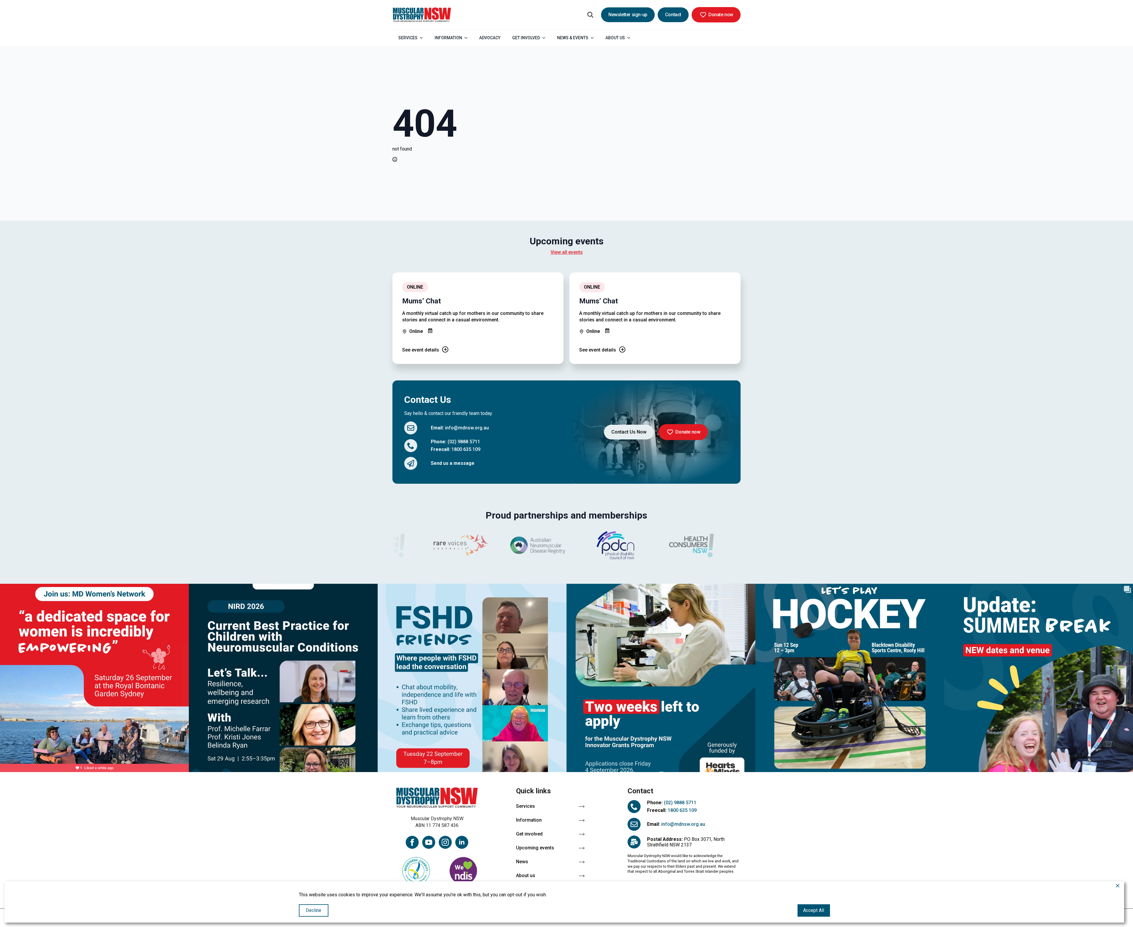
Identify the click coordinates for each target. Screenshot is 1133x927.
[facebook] (412, 842)
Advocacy (489, 37)
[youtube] (428, 842)
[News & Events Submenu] (594, 38)
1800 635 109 (465, 449)
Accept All (813, 910)
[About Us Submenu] (630, 38)
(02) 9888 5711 (464, 441)
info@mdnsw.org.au (467, 428)
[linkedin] (461, 842)
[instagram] (445, 842)
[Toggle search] (590, 14)
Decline (313, 910)
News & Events (572, 37)
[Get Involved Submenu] (545, 38)
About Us (615, 37)
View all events (567, 252)
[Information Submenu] (467, 38)
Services (407, 37)
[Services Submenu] (423, 38)
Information (448, 37)
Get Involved (526, 37)
